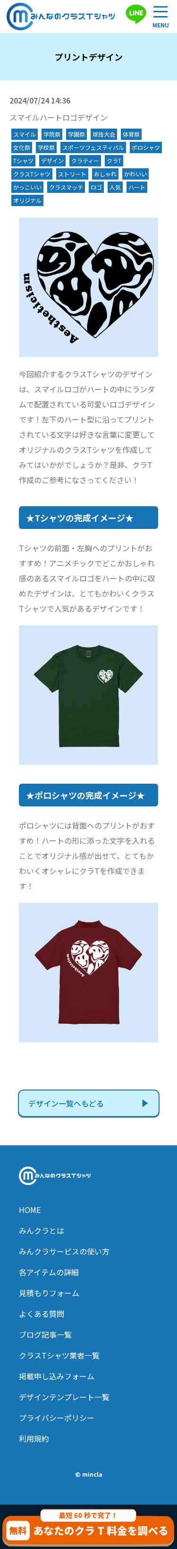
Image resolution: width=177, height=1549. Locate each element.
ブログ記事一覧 (45, 1334)
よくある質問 (41, 1313)
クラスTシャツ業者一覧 (59, 1355)
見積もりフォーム (49, 1292)
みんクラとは (41, 1230)
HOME (30, 1209)
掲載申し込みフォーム (56, 1376)
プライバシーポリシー (56, 1417)
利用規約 (34, 1438)
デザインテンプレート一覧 (64, 1396)
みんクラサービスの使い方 (64, 1251)
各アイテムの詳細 (49, 1272)
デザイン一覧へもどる (66, 1103)
